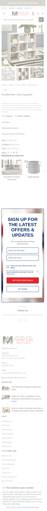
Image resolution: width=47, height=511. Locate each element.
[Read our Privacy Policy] (37, 271)
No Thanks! (22, 289)
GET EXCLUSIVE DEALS (22, 280)
